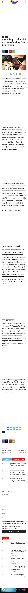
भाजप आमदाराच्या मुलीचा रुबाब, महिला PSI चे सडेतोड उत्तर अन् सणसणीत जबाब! (17, 480)
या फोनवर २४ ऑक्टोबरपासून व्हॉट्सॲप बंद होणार (20, 451)
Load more (13, 582)
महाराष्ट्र (6, 37)
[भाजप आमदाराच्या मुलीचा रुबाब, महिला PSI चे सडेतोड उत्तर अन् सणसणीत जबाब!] (5, 480)
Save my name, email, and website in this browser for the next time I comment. (14, 522)
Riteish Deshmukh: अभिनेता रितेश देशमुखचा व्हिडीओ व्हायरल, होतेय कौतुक (18, 575)
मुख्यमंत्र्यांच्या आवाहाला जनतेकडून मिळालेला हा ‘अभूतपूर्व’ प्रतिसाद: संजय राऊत (18, 465)
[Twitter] (11, 74)
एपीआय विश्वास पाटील (9, 432)
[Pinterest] (10, 51)
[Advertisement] (14, 21)
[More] (20, 74)
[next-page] (5, 486)
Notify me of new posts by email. (10, 528)
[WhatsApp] (13, 51)
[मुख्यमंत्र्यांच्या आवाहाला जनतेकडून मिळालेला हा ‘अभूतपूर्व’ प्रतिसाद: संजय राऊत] (5, 465)
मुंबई (22, 432)
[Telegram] (17, 74)
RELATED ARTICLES (6, 459)
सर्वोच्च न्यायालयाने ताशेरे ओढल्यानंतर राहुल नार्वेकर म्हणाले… (7, 452)
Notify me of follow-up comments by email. (12, 526)
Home (3, 5)
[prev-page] (3, 486)
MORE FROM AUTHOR (18, 459)
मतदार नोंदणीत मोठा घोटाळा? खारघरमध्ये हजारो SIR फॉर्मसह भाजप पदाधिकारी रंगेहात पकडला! (17, 472)
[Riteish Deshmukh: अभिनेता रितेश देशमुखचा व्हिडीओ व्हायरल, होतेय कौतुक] (5, 576)
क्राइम (7, 5)
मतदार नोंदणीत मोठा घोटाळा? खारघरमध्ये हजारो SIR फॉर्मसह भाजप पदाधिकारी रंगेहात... (18, 551)
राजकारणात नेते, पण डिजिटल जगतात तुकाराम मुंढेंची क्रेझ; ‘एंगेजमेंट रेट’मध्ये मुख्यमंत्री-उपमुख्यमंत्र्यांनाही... (18, 568)
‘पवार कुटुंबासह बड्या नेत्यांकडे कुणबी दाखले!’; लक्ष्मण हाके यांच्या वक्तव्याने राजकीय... (18, 559)
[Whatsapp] (14, 74)
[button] (2, 2)
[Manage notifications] (24, 589)
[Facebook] (3, 51)
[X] (6, 51)
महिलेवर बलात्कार (17, 432)
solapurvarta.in (5, 48)
